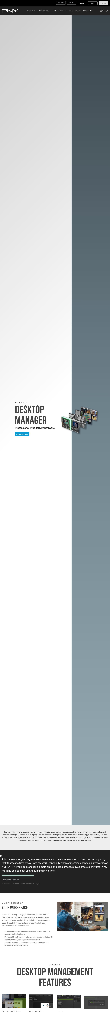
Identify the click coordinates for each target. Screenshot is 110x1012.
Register (103, 3)
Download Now (22, 434)
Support (77, 11)
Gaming (61, 11)
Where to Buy (87, 11)
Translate (81, 3)
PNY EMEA (61, 3)
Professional (43, 11)
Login (92, 3)
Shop (71, 11)
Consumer (31, 11)
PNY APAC (71, 3)
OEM (55, 11)
